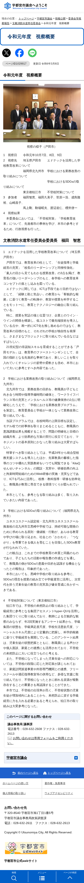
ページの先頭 (70, 872)
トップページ (26, 18)
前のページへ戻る (28, 772)
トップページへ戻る (59, 772)
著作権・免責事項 (55, 783)
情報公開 (60, 18)
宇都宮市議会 (44, 18)
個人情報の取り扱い (14, 793)
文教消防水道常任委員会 (26, 23)
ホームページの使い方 (15, 783)
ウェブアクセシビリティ (59, 793)
